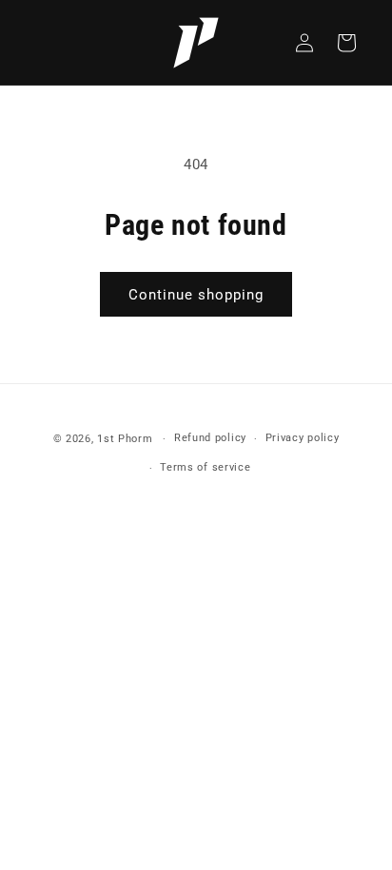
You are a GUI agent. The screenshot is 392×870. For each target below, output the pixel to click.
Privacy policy (302, 438)
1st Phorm (124, 439)
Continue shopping (196, 294)
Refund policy (210, 438)
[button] (346, 43)
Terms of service (205, 467)
